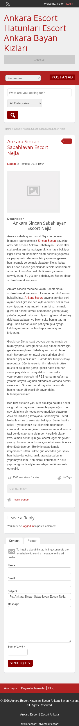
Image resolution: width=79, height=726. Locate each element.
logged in (28, 526)
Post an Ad (62, 77)
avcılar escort (28, 724)
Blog (51, 688)
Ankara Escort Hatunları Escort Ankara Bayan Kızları (35, 32)
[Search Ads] (12, 115)
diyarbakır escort (48, 724)
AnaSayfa (10, 688)
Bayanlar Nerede (33, 688)
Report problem (21, 499)
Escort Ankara (50, 714)
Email (11, 578)
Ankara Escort (29, 714)
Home (8, 129)
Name (11, 565)
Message (13, 604)
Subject (12, 591)
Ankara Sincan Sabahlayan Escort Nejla (27, 147)
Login (69, 3)
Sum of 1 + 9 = (16, 646)
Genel (17, 129)
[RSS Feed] (7, 3)
